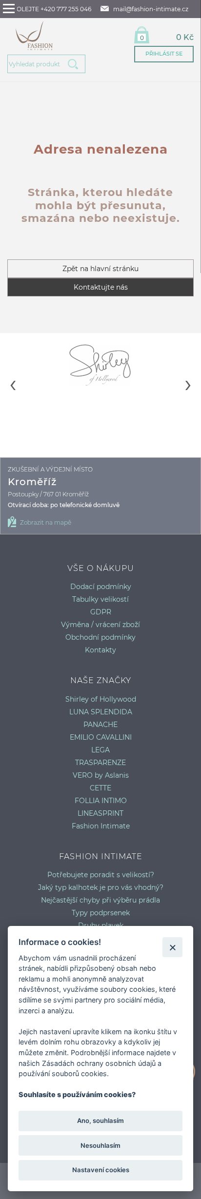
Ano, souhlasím (100, 1120)
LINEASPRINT (100, 813)
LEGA (100, 750)
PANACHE (100, 724)
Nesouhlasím (100, 1145)
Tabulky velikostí (100, 599)
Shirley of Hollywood (100, 699)
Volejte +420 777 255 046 (52, 9)
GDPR (100, 612)
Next (188, 376)
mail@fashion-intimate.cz (150, 9)
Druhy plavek (100, 925)
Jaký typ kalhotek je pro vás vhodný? (100, 887)
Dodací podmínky (100, 586)
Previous (13, 376)
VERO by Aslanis (101, 775)
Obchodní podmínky (100, 637)
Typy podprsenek (101, 912)
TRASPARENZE (100, 762)
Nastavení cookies (100, 1170)
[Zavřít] (172, 947)
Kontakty (100, 650)
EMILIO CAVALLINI (101, 737)
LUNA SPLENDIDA (100, 712)
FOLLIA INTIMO (101, 800)
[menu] (8, 8)
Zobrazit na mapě (45, 522)
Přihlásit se (163, 53)
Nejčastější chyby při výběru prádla (100, 900)
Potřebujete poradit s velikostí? (100, 874)
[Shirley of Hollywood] (100, 364)
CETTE (100, 788)
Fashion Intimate (101, 826)
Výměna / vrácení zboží (100, 624)
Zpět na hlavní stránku (100, 268)
